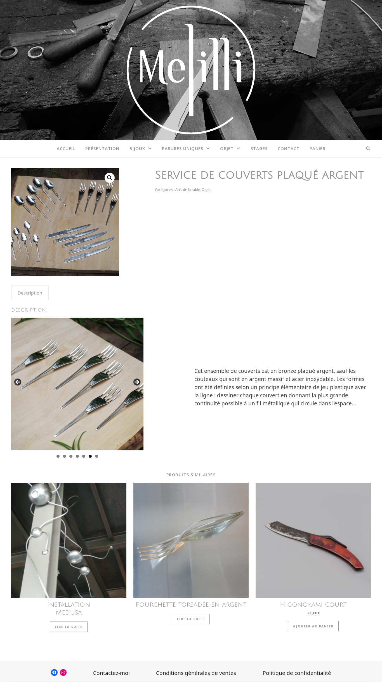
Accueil (66, 148)
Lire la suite (68, 627)
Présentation (102, 148)
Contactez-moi (111, 673)
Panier (318, 148)
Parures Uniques (182, 148)
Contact (289, 148)
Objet (227, 148)
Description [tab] (30, 293)
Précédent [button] (18, 382)
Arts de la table (187, 189)
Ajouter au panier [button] (313, 626)
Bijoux (137, 148)
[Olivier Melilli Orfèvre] (191, 70)
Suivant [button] (136, 382)
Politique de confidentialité (297, 673)
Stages (259, 148)
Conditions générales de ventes (196, 673)
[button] (110, 178)
